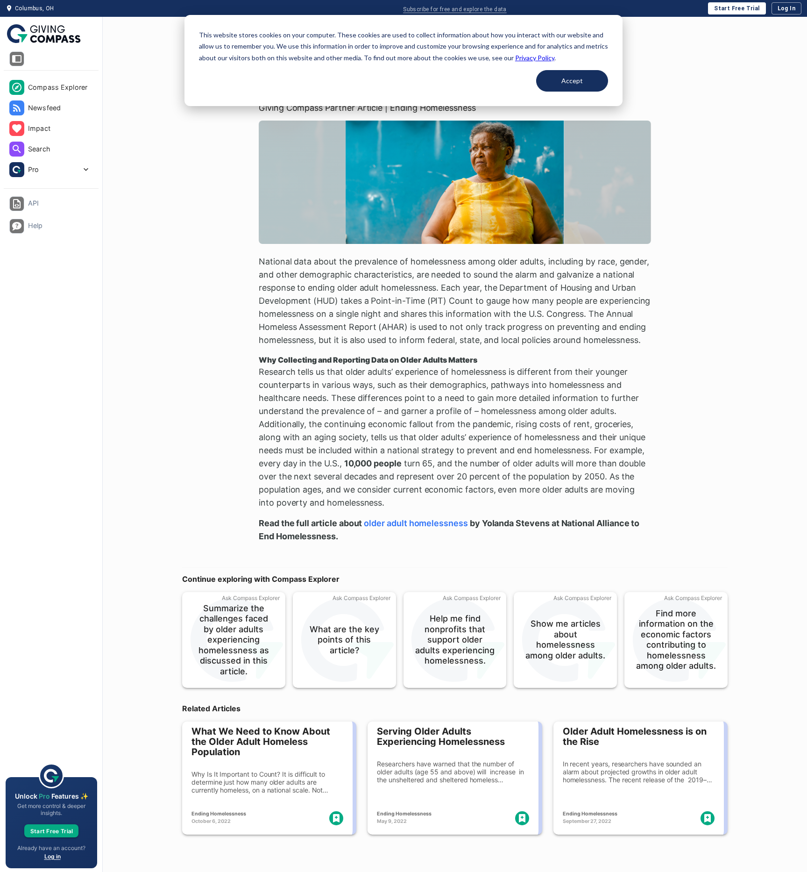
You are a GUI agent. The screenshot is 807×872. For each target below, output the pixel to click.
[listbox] (51, 129)
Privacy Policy (534, 58)
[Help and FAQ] (16, 226)
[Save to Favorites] (336, 818)
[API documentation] (16, 203)
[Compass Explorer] (16, 87)
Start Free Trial (736, 8)
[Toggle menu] (16, 58)
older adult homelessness (416, 523)
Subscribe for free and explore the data (455, 9)
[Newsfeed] (16, 107)
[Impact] (16, 128)
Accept (572, 81)
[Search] (16, 149)
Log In (786, 8)
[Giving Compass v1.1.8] (51, 34)
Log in (52, 856)
